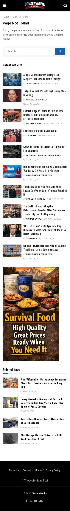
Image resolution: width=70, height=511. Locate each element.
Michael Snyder (34, 219)
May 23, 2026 (28, 411)
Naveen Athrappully (36, 100)
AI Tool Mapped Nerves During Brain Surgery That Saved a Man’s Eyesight (42, 77)
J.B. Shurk (31, 135)
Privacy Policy (53, 470)
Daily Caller (32, 83)
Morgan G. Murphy (35, 199)
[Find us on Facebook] (26, 501)
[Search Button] (65, 5)
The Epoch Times (34, 123)
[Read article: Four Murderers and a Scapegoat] (12, 135)
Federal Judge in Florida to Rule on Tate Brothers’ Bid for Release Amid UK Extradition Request (43, 115)
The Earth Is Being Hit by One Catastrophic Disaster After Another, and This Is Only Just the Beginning (44, 210)
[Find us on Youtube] (35, 501)
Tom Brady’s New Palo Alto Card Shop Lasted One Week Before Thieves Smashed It (45, 190)
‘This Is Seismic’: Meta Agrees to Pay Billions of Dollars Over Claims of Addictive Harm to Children (44, 230)
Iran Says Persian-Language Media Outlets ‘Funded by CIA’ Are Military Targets (45, 168)
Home (6, 17)
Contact (27, 470)
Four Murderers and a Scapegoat (40, 130)
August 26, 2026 (53, 219)
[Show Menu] (4, 5)
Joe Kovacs (32, 238)
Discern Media (39, 493)
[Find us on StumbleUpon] (41, 501)
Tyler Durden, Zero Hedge (39, 175)
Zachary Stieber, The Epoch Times (43, 155)
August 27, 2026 (54, 123)
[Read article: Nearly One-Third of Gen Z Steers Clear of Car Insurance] (10, 422)
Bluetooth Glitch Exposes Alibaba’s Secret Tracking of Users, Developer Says (44, 247)
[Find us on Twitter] (30, 501)
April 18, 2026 (29, 391)
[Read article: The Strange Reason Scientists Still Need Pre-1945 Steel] (10, 438)
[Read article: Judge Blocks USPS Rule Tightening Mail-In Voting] (12, 95)
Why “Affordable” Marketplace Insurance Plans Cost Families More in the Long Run (43, 383)
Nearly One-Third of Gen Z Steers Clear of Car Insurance (43, 421)
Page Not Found (20, 17)
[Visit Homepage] (35, 5)
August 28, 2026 (50, 83)
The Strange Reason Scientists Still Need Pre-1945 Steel (41, 437)
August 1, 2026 (29, 443)
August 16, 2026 (30, 427)
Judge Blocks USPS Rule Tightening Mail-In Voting (44, 93)
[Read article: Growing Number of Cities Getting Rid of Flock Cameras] (12, 151)
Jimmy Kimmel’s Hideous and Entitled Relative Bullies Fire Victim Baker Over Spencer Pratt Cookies (43, 402)
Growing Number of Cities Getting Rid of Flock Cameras (44, 149)
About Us (14, 470)
